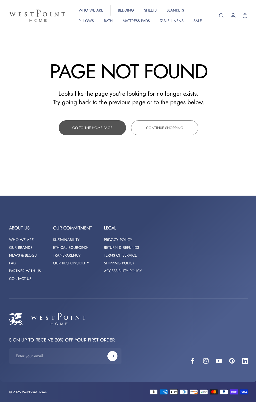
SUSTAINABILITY (66, 250)
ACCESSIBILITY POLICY (123, 281)
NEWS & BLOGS (23, 266)
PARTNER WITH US (25, 281)
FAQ (12, 273)
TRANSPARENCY (67, 266)
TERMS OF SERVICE (120, 266)
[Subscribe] (112, 367)
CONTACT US (20, 289)
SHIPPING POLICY (119, 273)
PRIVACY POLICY (118, 250)
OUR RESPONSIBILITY (71, 273)
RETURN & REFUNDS (121, 258)
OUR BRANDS (20, 258)
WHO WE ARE (21, 250)
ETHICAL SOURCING (70, 258)
